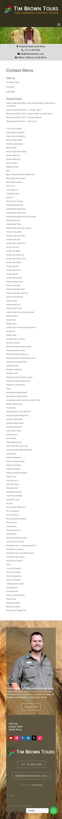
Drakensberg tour (13, 220)
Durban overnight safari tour (17, 293)
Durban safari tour (13, 305)
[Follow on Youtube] (11, 738)
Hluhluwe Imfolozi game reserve (18, 347)
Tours (8, 565)
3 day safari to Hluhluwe (15, 136)
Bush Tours (10, 186)
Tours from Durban (13, 568)
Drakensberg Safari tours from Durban (21, 217)
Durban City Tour (12, 247)
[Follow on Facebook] (22, 738)
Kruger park (10, 408)
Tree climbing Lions (14, 576)
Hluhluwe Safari (12, 366)
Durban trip (10, 331)
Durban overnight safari (15, 289)
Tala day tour (11, 526)
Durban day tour (12, 266)
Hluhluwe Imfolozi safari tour (17, 354)
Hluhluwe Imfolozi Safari (15, 350)
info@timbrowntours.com (32, 54)
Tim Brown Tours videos (15, 557)
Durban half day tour (14, 278)
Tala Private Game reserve (16, 538)
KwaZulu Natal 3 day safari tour (18, 412)
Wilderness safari (13, 603)
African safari (11, 148)
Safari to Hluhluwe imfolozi (16, 473)
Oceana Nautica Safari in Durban (19, 450)
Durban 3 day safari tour (15, 236)
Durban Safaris (12, 316)
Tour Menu (10, 87)
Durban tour (11, 320)
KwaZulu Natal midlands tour (17, 415)
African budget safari (14, 140)
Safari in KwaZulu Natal (15, 461)
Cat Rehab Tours (12, 194)
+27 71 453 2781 (32, 50)
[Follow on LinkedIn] (28, 738)
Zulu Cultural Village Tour (16, 610)
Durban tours (11, 324)
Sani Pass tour (12, 481)
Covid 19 (9, 198)
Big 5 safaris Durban (14, 182)
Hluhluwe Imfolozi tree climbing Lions (20, 358)
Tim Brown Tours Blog (14, 549)
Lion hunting (11, 438)
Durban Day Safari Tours (16, 259)
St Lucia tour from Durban (16, 519)
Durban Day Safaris (14, 262)
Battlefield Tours (12, 167)
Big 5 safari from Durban (15, 178)
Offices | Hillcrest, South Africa (32, 57)
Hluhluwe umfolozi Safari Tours (18, 381)
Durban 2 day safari (14, 232)
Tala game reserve (13, 530)
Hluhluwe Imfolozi (13, 343)
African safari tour (13, 155)
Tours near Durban (13, 572)
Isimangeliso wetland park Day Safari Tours (23, 400)
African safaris (11, 163)
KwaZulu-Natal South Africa (32, 46)
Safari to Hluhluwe (13, 469)
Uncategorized (12, 591)
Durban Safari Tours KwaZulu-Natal (20, 312)
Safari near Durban (13, 465)
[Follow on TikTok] (39, 738)
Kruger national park (14, 404)
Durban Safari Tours (14, 308)
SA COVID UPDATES (20, 805)
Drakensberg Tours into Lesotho (18, 228)
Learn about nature (13, 431)
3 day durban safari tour (15, 133)
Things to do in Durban (15, 542)
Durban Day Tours (13, 270)
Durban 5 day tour (13, 240)
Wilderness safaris (13, 607)
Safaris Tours (11, 477)
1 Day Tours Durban (14, 129)
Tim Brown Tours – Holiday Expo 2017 (21, 546)
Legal (11, 795)
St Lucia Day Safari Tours (16, 507)
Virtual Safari (11, 599)
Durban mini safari (13, 285)
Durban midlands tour (14, 282)
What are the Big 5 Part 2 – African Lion (21, 121)
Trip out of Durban (13, 580)
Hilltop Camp (11, 335)
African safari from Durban (16, 152)
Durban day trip (12, 274)
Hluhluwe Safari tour (14, 370)
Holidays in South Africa (15, 385)
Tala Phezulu (11, 534)
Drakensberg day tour (14, 205)
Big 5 (8, 171)
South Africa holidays (14, 496)
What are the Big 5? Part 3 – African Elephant (23, 117)
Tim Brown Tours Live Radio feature (20, 553)
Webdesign (25, 785)
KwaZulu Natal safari (14, 419)
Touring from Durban (14, 561)
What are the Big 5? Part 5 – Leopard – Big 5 (23, 110)
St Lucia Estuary (12, 515)
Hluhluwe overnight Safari (16, 362)
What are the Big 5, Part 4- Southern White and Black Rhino (29, 114)
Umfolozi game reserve (15, 584)
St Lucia (9, 503)
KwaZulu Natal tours (14, 427)
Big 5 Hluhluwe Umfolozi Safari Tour (20, 175)
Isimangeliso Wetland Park (16, 396)
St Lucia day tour (12, 511)
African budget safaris (14, 144)
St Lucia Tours (11, 523)
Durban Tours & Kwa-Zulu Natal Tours (21, 327)
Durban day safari (13, 251)
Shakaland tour (12, 488)
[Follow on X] (34, 738)
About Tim (31, 706)
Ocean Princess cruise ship (17, 446)
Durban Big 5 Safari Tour (16, 243)
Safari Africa (11, 454)
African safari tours (13, 159)
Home (8, 389)
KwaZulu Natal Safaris (15, 423)
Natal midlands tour (13, 442)
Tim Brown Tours (12, 82)
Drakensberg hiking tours (16, 209)
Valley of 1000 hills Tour (15, 595)
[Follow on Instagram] (16, 738)
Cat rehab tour (11, 190)
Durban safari (11, 301)
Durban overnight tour (14, 297)
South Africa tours (13, 500)
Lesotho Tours (11, 435)
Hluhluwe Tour (12, 373)
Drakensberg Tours (13, 224)
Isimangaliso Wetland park (16, 392)
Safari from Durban (13, 457)
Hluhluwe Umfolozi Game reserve (19, 377)
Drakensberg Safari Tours (16, 213)
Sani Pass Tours (12, 484)
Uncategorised (12, 588)
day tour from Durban (14, 201)
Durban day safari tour (15, 255)
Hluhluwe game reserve (15, 339)
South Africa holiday (14, 492)
